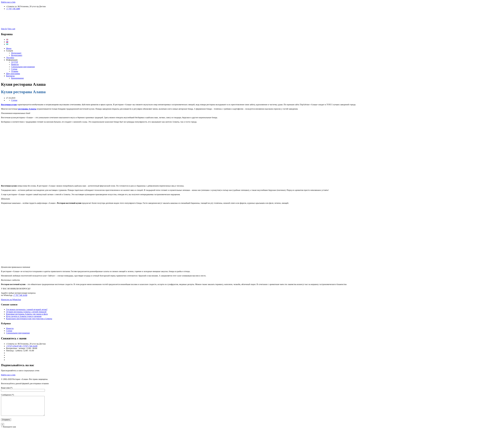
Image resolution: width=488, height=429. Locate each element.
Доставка (10, 57)
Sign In (4, 29)
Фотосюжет (16, 53)
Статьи (14, 69)
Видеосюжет (16, 55)
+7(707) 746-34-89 (29, 346)
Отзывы (14, 71)
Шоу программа (13, 73)
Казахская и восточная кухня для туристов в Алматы (29, 319)
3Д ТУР (14, 62)
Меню (8, 48)
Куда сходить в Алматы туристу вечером (23, 316)
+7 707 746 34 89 (20, 295)
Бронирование (17, 78)
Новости (15, 64)
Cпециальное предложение (23, 67)
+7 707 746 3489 (13, 9)
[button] (8, 427)
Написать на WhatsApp (11, 299)
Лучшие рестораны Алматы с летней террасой (26, 312)
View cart (11, 29)
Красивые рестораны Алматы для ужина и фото (27, 314)
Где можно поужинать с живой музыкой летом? (26, 309)
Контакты (10, 76)
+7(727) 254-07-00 (14, 346)
